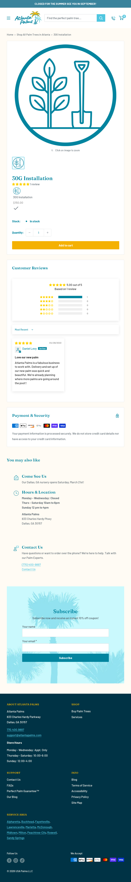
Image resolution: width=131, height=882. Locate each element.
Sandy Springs (15, 837)
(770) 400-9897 (31, 564)
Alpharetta (13, 821)
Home (10, 34)
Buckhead (27, 821)
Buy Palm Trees (81, 711)
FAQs (10, 785)
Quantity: (18, 232)
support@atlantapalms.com (24, 735)
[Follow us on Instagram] (15, 860)
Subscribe (65, 657)
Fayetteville (42, 821)
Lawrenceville (15, 827)
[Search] (101, 18)
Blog (74, 779)
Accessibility (79, 791)
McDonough (44, 827)
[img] (23, 343)
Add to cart (66, 245)
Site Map (76, 802)
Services (76, 717)
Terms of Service (81, 785)
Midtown (12, 832)
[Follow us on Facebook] (9, 860)
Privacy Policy (80, 796)
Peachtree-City (36, 832)
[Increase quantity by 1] (47, 232)
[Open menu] (8, 18)
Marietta (31, 827)
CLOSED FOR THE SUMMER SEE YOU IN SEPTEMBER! (65, 3)
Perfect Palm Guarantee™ (23, 791)
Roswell (52, 832)
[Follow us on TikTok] (22, 860)
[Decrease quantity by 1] (29, 232)
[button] (21, 184)
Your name (28, 626)
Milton (22, 832)
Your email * (29, 641)
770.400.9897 (15, 729)
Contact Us (28, 569)
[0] (121, 18)
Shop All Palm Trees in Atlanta (33, 34)
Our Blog (12, 796)
